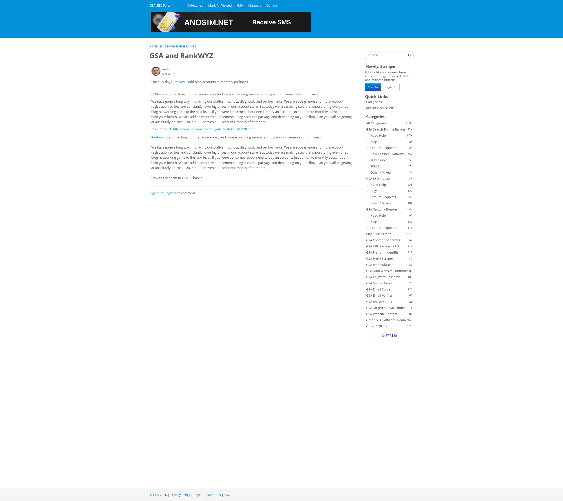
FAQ (227, 495)
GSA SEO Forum (161, 5)
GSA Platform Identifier (389, 252)
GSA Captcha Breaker (389, 209)
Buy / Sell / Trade (389, 234)
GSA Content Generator (389, 240)
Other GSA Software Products (389, 320)
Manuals (254, 5)
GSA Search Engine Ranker (389, 129)
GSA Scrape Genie (389, 283)
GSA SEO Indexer (389, 178)
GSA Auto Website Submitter (389, 271)
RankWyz (158, 137)
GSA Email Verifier (389, 295)
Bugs (391, 142)
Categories (195, 5)
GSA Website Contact (389, 314)
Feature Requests (391, 148)
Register (171, 193)
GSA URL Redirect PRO (389, 246)
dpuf (252, 129)
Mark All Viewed (220, 5)
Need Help (391, 135)
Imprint (199, 495)
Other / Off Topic (389, 326)
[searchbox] (389, 55)
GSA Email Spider (389, 289)
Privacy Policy (180, 495)
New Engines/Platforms (391, 154)
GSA (240, 5)
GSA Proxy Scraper (389, 258)
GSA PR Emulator (389, 265)
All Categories (389, 123)
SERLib (391, 166)
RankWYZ (181, 82)
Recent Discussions (380, 108)
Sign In (155, 193)
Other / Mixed (391, 172)
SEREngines (391, 160)
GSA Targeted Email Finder (389, 308)
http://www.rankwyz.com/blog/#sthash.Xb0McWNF (210, 129)
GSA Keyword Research (389, 277)
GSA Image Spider (389, 302)
